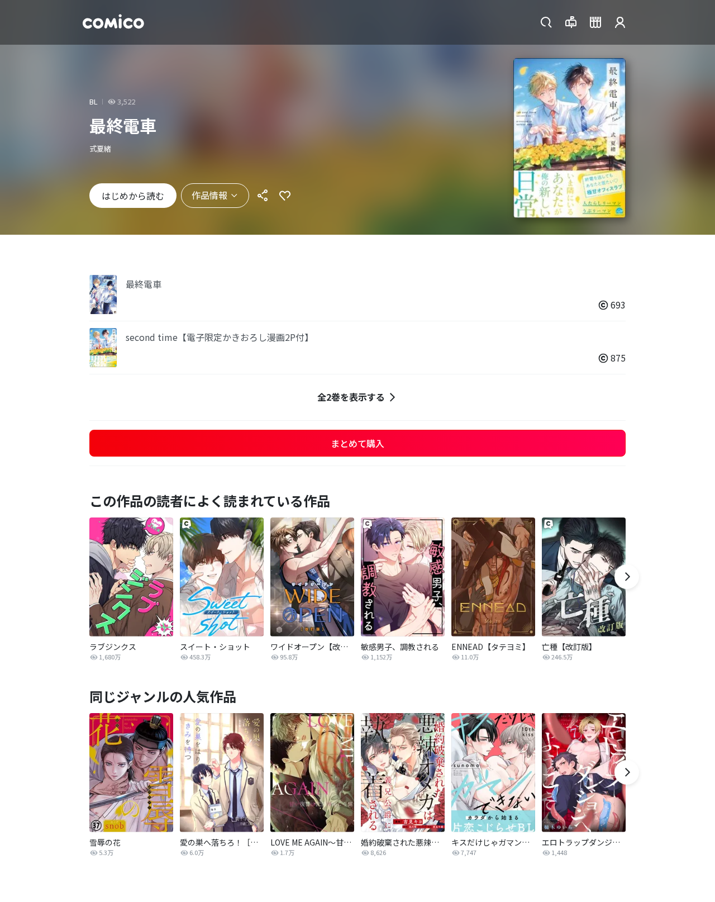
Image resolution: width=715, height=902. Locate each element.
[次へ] (626, 576)
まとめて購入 (357, 443)
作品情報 (209, 195)
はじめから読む (133, 195)
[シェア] (262, 196)
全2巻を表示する (351, 396)
